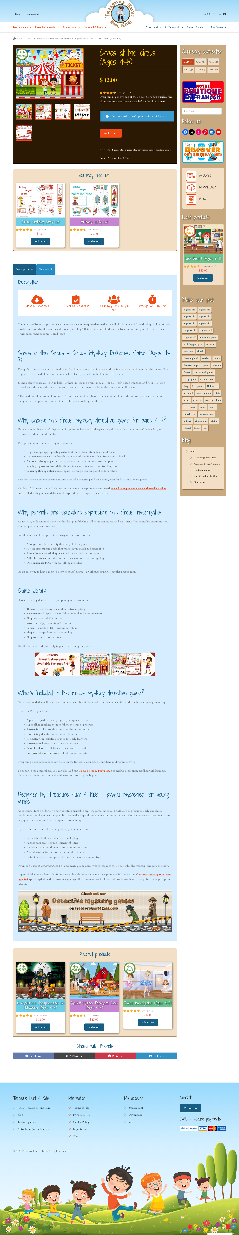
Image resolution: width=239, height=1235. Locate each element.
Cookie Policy (81, 1122)
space (203, 407)
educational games (203, 372)
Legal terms (80, 1129)
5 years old (130, 149)
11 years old (206, 330)
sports (212, 407)
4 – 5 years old (150, 27)
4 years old (117, 149)
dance (217, 358)
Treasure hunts (20, 27)
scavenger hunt (213, 400)
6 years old (189, 316)
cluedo (200, 351)
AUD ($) (213, 61)
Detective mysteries (45, 27)
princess (197, 400)
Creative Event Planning (207, 463)
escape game (190, 379)
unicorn (188, 421)
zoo (205, 428)
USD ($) (188, 61)
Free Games (216, 27)
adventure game (146, 149)
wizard (187, 428)
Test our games (27, 1122)
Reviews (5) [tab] (46, 269)
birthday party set (193, 344)
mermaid (188, 393)
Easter (187, 372)
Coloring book (191, 358)
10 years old (190, 330)
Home (18, 13)
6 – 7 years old (172, 27)
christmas (189, 351)
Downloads (135, 1114)
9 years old (204, 323)
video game (201, 421)
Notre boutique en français (34, 1129)
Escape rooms (69, 27)
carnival (210, 344)
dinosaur (216, 365)
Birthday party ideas (205, 457)
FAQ (76, 1136)
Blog (192, 451)
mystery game (163, 149)
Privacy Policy (81, 1114)
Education (199, 482)
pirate (187, 400)
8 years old (189, 323)
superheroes (190, 414)
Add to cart (111, 133)
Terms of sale (81, 1107)
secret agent (190, 407)
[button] (78, 53)
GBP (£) (200, 69)
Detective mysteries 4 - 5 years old (68, 38)
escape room (206, 379)
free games (197, 386)
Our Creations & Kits (205, 476)
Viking (214, 421)
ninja (217, 393)
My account (33, 13)
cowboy (206, 358)
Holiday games (202, 470)
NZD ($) (188, 69)
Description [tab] (23, 269)
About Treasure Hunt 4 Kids (35, 1107)
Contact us (190, 1108)
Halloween (212, 386)
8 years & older (195, 27)
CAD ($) (200, 61)
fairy (186, 386)
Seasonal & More (93, 27)
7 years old (204, 316)
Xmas (197, 428)
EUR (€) (213, 69)
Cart (131, 1122)
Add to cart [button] (40, 241)
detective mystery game (196, 365)
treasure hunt (206, 414)
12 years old (190, 337)
